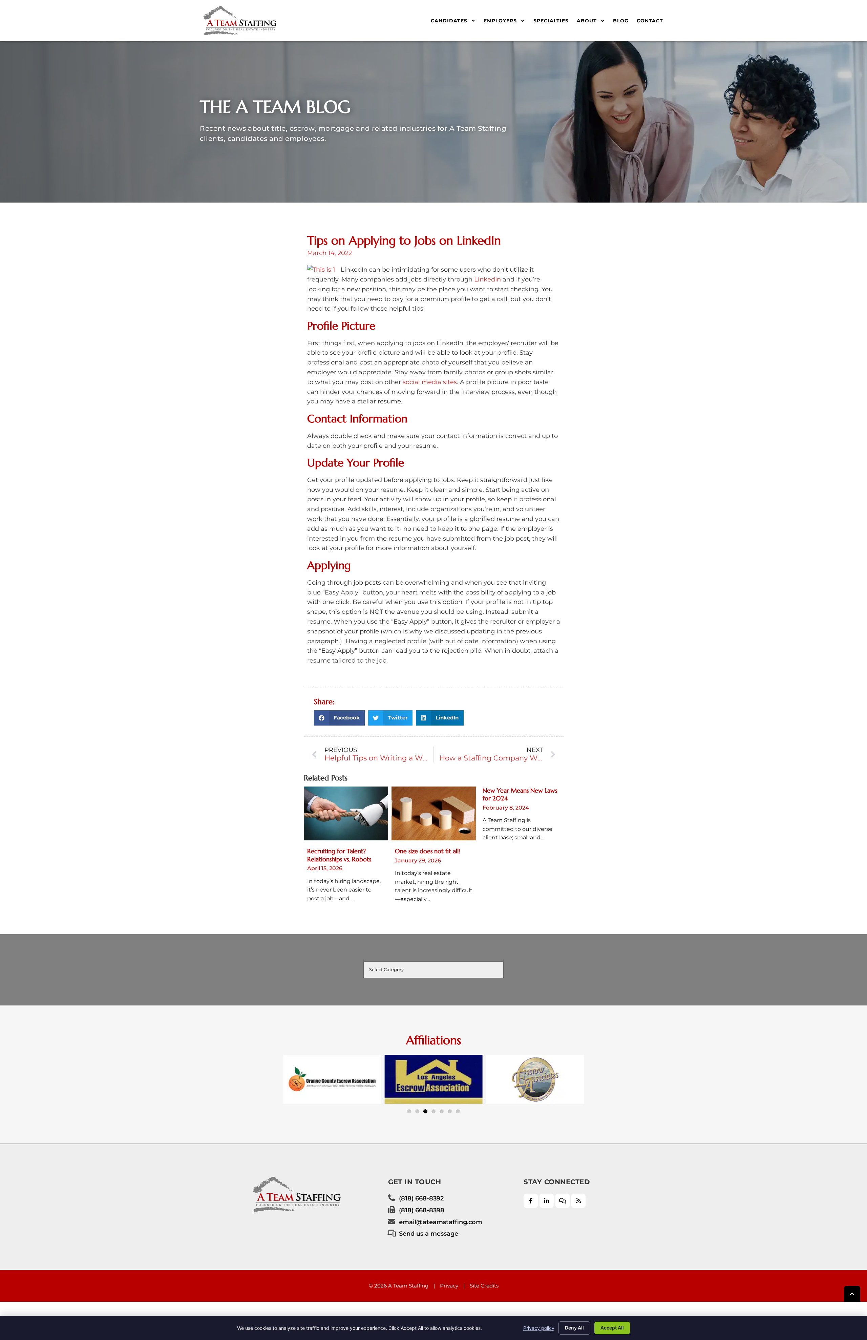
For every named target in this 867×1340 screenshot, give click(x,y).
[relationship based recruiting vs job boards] (346, 813)
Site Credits (484, 1285)
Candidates (449, 21)
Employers (500, 21)
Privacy (449, 1285)
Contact (650, 21)
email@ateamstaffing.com (440, 1222)
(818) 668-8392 (421, 1198)
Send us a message (428, 1233)
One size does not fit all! (427, 851)
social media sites (430, 382)
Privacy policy (538, 1328)
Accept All (612, 1328)
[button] (339, 718)
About (587, 21)
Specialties (551, 21)
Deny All (574, 1328)
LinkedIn (487, 279)
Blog (621, 21)
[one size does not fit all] (434, 813)
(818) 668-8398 (421, 1210)
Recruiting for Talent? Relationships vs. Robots (339, 855)
